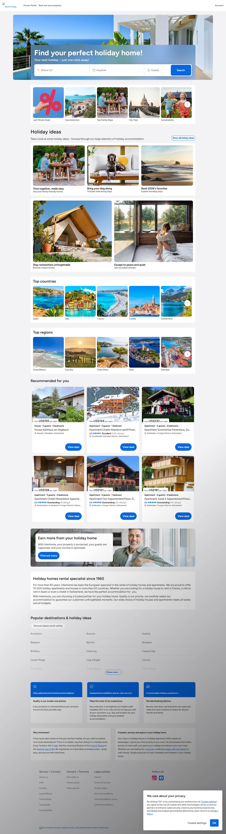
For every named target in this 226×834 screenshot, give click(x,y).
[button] (117, 70)
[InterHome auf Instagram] (154, 778)
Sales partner (73, 788)
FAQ (41, 782)
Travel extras (45, 799)
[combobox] (63, 70)
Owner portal (73, 782)
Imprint (97, 777)
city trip (150, 749)
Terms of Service (102, 782)
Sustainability (45, 810)
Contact (43, 788)
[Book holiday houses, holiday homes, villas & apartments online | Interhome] (73, 828)
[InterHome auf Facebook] (161, 778)
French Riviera (97, 745)
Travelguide (44, 804)
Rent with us (73, 777)
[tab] (48, 626)
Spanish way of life (46, 749)
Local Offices (45, 793)
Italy (56, 745)
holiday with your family (175, 749)
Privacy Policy (100, 788)
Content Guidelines (103, 804)
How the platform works (105, 799)
